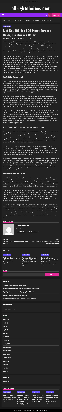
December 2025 (7, 347)
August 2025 (6, 361)
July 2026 (5, 323)
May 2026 (5, 330)
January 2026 (6, 344)
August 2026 (6, 319)
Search (5, 270)
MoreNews (36, 410)
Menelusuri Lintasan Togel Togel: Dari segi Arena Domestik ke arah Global (29, 260)
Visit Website (21, 231)
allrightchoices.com (31, 8)
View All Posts (33, 231)
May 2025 (5, 371)
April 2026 (5, 333)
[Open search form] (46, 15)
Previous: (15, 241)
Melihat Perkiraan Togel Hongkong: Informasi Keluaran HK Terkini (19, 299)
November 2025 (7, 351)
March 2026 (6, 337)
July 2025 (5, 364)
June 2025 (5, 368)
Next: (45, 241)
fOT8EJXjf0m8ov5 (8, 39)
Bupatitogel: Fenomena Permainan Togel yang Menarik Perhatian (49, 260)
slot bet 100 (10, 207)
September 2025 (7, 357)
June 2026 (5, 326)
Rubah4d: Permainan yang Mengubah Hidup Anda (15, 295)
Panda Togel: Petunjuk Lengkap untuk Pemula (11, 259)
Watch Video (56, 15)
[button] (3, 15)
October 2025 (6, 354)
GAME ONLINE (7, 26)
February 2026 (6, 340)
